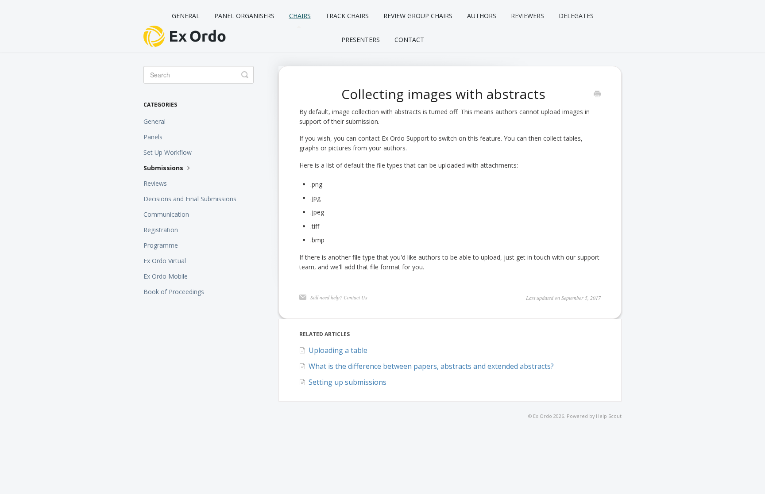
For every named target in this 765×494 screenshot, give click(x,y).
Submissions (164, 168)
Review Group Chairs (417, 15)
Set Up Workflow (167, 152)
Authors (481, 15)
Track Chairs (347, 15)
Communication (166, 214)
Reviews (155, 183)
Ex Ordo (542, 416)
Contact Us (355, 297)
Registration (160, 230)
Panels (152, 137)
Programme (160, 245)
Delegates (576, 15)
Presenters (360, 39)
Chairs (300, 15)
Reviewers (527, 15)
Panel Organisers (244, 15)
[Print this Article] (597, 95)
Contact (409, 39)
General (186, 15)
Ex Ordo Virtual (164, 261)
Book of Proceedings (173, 291)
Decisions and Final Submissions (189, 199)
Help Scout (609, 416)
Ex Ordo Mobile (165, 276)
